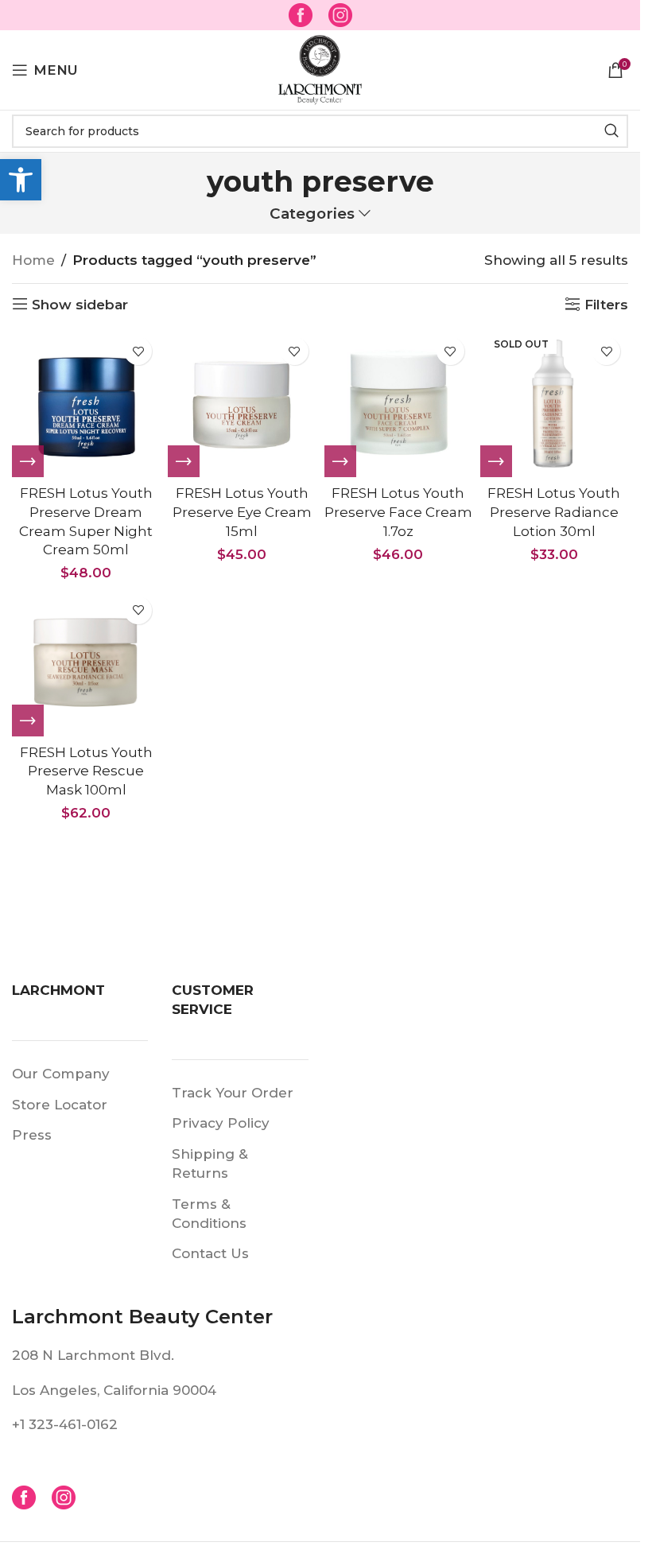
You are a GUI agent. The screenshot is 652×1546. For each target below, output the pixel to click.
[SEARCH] (611, 131)
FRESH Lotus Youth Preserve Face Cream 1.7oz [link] (398, 512)
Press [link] (32, 1135)
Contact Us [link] (210, 1253)
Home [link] (33, 260)
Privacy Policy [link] (221, 1123)
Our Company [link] (61, 1074)
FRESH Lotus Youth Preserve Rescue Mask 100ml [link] (86, 771)
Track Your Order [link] (232, 1093)
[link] (20, 179)
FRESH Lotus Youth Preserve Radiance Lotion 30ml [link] (553, 512)
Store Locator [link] (59, 1105)
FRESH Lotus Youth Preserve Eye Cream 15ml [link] (242, 512)
